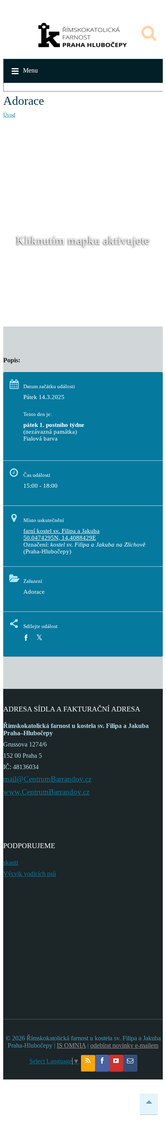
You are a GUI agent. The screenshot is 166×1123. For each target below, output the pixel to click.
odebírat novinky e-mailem (124, 1045)
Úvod (9, 115)
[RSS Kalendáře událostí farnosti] (88, 1063)
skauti (10, 862)
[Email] (130, 1063)
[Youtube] (116, 1063)
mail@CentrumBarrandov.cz (47, 779)
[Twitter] (39, 637)
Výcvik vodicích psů (29, 873)
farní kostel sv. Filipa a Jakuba (61, 531)
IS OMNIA (71, 1045)
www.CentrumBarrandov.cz (46, 792)
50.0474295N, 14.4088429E (59, 537)
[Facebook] (25, 637)
